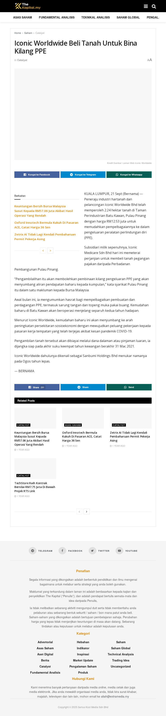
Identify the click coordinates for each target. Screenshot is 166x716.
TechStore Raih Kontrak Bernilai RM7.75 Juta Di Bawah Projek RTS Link (34, 487)
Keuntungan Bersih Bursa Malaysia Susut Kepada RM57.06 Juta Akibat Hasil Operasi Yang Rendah (43, 210)
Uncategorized (121, 666)
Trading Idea (120, 660)
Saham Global (128, 17)
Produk (83, 672)
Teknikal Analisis (95, 17)
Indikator (83, 648)
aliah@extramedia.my (115, 696)
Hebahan (83, 642)
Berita (45, 660)
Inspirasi (83, 654)
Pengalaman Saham (83, 666)
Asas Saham (22, 17)
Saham (28, 32)
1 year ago (23, 449)
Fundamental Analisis (56, 17)
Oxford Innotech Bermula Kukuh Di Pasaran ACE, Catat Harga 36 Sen (81, 436)
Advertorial (45, 642)
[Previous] (43, 250)
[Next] (50, 250)
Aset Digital (45, 654)
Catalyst (39, 32)
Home (17, 32)
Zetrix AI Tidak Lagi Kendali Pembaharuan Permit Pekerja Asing (130, 436)
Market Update (83, 660)
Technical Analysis (121, 654)
